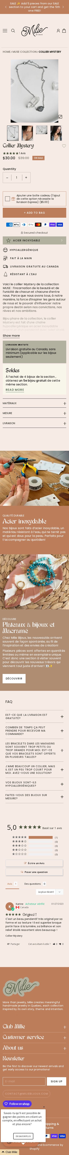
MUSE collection (25, 52)
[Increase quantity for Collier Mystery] (26, 178)
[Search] (13, 30)
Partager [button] (15, 944)
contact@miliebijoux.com (26, 1094)
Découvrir (14, 678)
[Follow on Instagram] (16, 1015)
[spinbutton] (16, 178)
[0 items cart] (64, 30)
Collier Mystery (50, 52)
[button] (5, 7)
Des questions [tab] (32, 883)
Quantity (9, 169)
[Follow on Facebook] (10, 1015)
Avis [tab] (9, 883)
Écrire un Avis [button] (36, 863)
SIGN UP (56, 1081)
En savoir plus (23, 1136)
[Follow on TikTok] (22, 1015)
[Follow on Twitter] (4, 1015)
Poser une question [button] (36, 872)
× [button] (44, 1107)
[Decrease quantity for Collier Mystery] (7, 178)
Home (6, 52)
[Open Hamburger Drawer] (5, 30)
